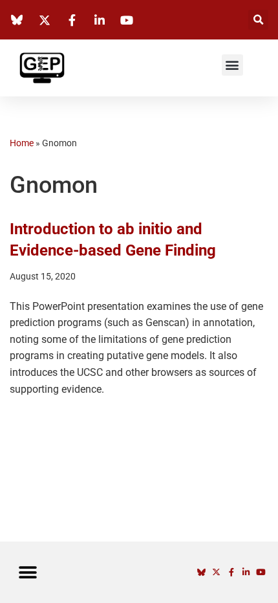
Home (22, 143)
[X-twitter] (216, 572)
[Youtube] (261, 572)
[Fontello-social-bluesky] (201, 572)
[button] (258, 20)
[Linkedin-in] (246, 572)
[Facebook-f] (231, 572)
